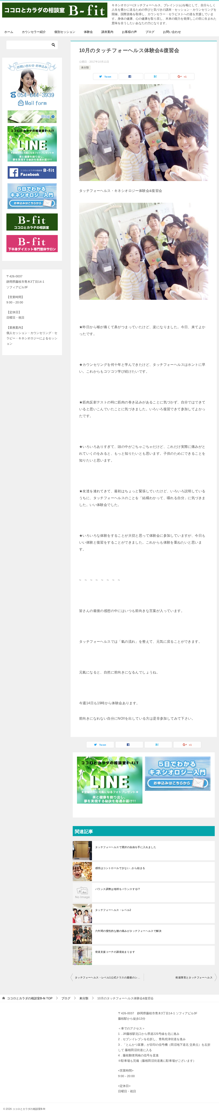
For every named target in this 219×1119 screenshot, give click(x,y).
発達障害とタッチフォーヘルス (194, 977)
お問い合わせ (172, 32)
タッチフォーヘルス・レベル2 (113, 910)
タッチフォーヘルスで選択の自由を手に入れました (125, 847)
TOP (29, 998)
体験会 (88, 32)
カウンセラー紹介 (34, 32)
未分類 (85, 67)
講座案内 (107, 32)
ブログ (149, 32)
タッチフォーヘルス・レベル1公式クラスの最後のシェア (109, 977)
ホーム (8, 32)
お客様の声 (129, 32)
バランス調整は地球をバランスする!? (117, 889)
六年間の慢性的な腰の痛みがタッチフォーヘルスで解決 (128, 930)
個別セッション (64, 32)
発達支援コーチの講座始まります (115, 951)
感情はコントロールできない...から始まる (120, 868)
